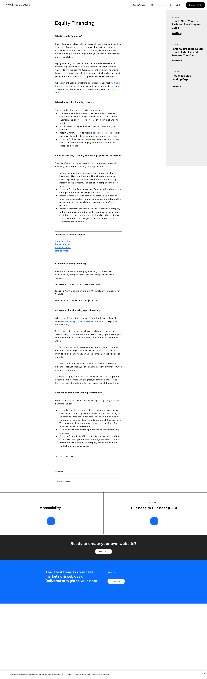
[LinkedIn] (180, 5)
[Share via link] (72, 457)
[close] (204, 674)
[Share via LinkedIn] (67, 457)
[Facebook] (174, 5)
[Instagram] (170, 5)
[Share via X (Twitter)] (61, 457)
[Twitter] (177, 5)
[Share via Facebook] (56, 457)
